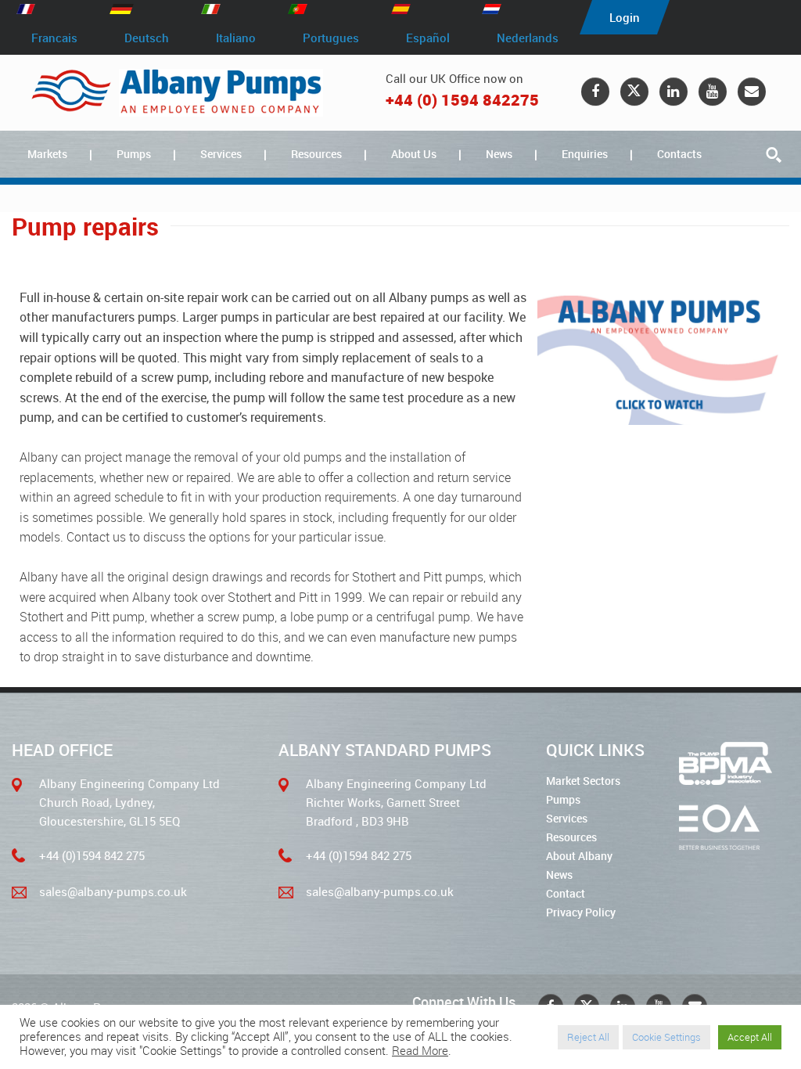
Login (624, 17)
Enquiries (585, 153)
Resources (316, 153)
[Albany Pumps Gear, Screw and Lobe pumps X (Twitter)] (634, 91)
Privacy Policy (581, 912)
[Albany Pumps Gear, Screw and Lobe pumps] (177, 93)
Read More (420, 1051)
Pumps (134, 153)
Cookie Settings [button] (666, 1037)
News (499, 153)
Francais (54, 37)
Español (428, 37)
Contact (565, 893)
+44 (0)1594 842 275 (92, 855)
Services (221, 153)
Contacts (679, 153)
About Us (413, 153)
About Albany (579, 855)
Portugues (331, 37)
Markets (47, 153)
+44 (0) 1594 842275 (462, 99)
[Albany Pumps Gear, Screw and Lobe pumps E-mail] (752, 91)
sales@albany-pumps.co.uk (113, 891)
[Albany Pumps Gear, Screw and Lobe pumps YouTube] (713, 91)
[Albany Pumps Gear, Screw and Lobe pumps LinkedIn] (673, 91)
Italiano (236, 37)
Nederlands (528, 37)
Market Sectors (583, 780)
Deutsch (146, 37)
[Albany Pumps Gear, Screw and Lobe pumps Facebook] (595, 91)
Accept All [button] (749, 1037)
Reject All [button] (588, 1037)
